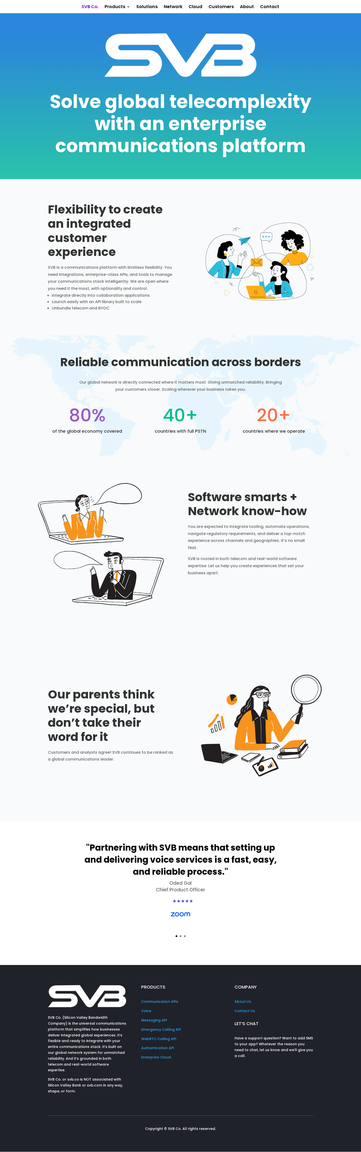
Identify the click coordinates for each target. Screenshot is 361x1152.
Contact (269, 7)
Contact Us (245, 1010)
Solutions (147, 7)
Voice (146, 1010)
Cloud (195, 7)
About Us (243, 1001)
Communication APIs (159, 1001)
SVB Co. (90, 7)
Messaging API (154, 1020)
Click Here (180, 931)
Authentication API (157, 1047)
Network (173, 7)
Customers (221, 7)
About (247, 7)
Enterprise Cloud (156, 1057)
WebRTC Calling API (158, 1038)
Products (115, 7)
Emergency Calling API (161, 1029)
